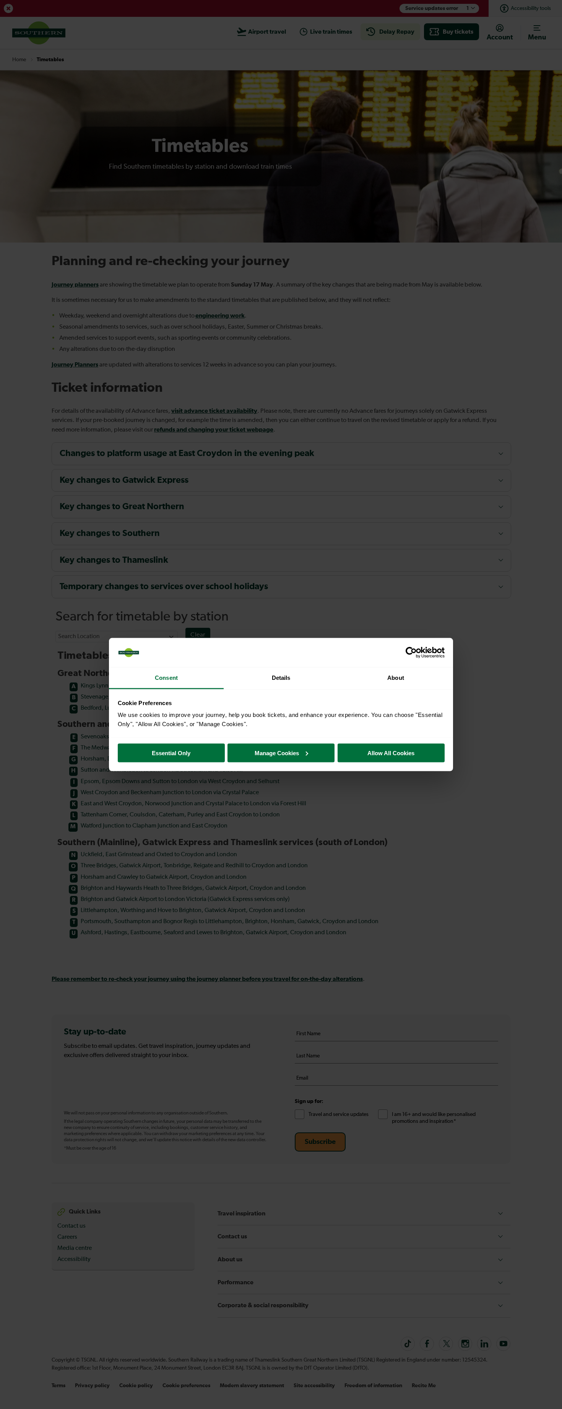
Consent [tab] (166, 677)
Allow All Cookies (390, 752)
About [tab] (395, 677)
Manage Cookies (277, 752)
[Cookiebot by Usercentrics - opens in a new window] (411, 652)
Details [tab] (281, 677)
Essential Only (171, 752)
